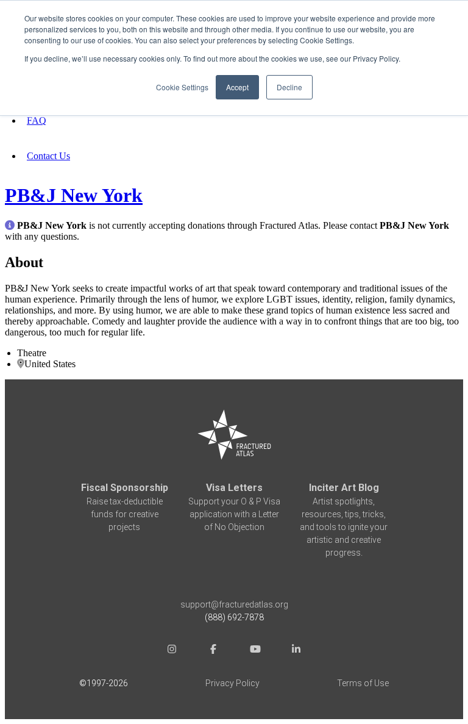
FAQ (36, 120)
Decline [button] (289, 87)
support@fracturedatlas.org (234, 604)
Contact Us (48, 156)
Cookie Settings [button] (182, 87)
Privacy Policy (232, 683)
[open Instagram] (172, 650)
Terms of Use (363, 683)
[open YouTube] (255, 650)
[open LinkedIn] (296, 650)
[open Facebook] (213, 650)
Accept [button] (237, 87)
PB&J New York (74, 195)
